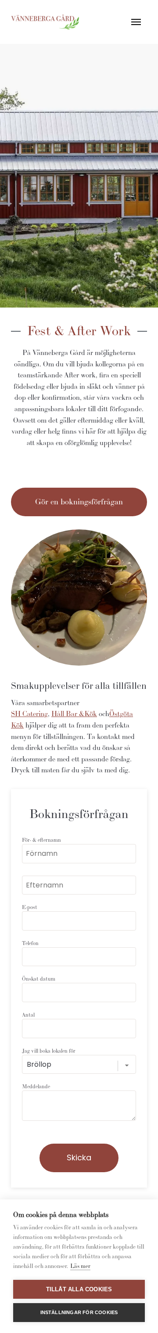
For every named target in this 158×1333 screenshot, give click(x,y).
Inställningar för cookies (79, 1312)
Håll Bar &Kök (74, 713)
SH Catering (29, 713)
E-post (29, 907)
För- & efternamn (41, 840)
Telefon (30, 943)
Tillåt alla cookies (79, 1289)
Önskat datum (38, 978)
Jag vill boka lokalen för (48, 1050)
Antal (28, 1014)
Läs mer (80, 1266)
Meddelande (36, 1086)
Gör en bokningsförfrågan (79, 501)
